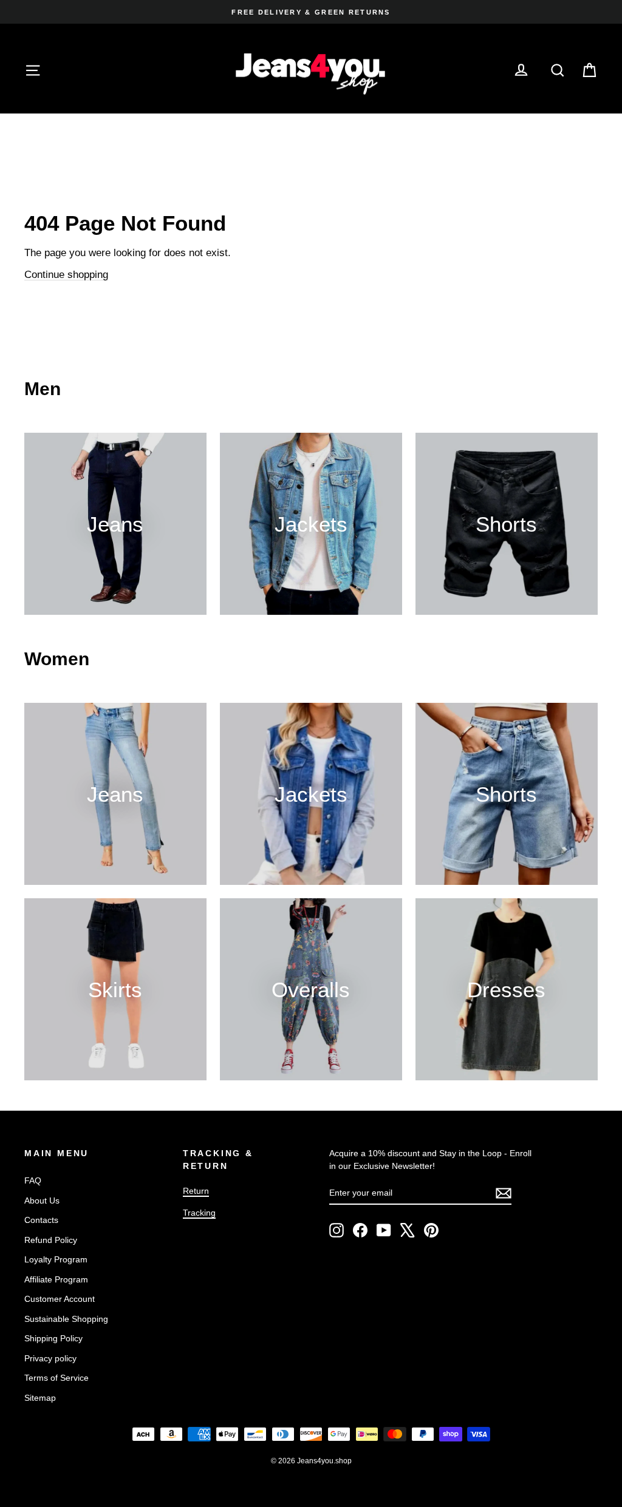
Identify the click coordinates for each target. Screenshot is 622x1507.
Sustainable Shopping (66, 1319)
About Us (42, 1200)
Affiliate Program (56, 1279)
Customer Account (59, 1299)
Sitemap (40, 1398)
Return (196, 1191)
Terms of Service (56, 1378)
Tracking (199, 1212)
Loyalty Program (55, 1259)
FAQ (32, 1180)
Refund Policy (50, 1240)
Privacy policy (50, 1358)
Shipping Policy (53, 1338)
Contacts (41, 1220)
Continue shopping (66, 274)
